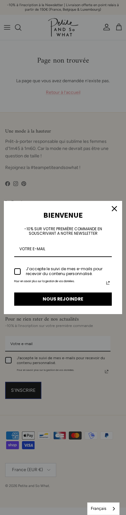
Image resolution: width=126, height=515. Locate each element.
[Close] (114, 208)
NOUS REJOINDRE (63, 299)
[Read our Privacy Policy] (108, 283)
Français (98, 508)
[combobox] (103, 508)
